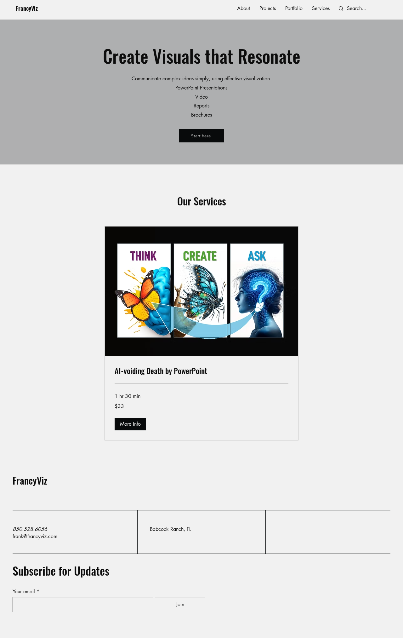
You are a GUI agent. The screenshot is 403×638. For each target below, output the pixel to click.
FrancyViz (27, 8)
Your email (24, 591)
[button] (130, 424)
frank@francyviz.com (35, 536)
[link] (201, 371)
